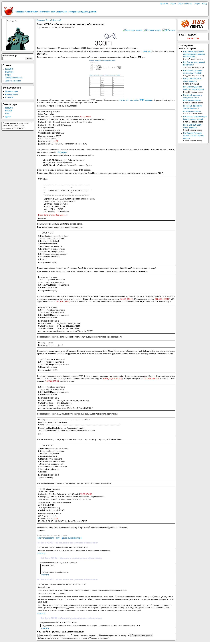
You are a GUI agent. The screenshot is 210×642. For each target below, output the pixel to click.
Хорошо (43, 533)
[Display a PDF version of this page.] (168, 30)
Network (8, 111)
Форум (173, 4)
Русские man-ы (11, 94)
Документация (11, 91)
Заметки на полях (13, 81)
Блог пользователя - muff (48, 538)
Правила (164, 4)
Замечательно (45, 533)
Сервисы (9, 97)
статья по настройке (135, 100)
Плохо (38, 533)
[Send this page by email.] (152, 30)
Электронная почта (13, 78)
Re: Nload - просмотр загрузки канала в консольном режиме (192, 97)
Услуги (197, 4)
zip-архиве (62, 152)
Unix (7, 114)
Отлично (48, 533)
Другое (8, 117)
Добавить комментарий (72, 538)
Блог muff (57, 20)
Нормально (40, 533)
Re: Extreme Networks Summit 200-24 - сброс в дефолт (193, 135)
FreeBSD (9, 69)
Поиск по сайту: (9, 56)
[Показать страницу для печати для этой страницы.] (132, 30)
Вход (204, 4)
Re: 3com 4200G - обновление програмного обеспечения (67, 542)
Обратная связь (185, 4)
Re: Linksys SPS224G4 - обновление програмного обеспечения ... (194, 54)
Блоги (48, 20)
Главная (40, 20)
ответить (41, 553)
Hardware (9, 72)
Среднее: (41, 530)
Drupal (8, 75)
